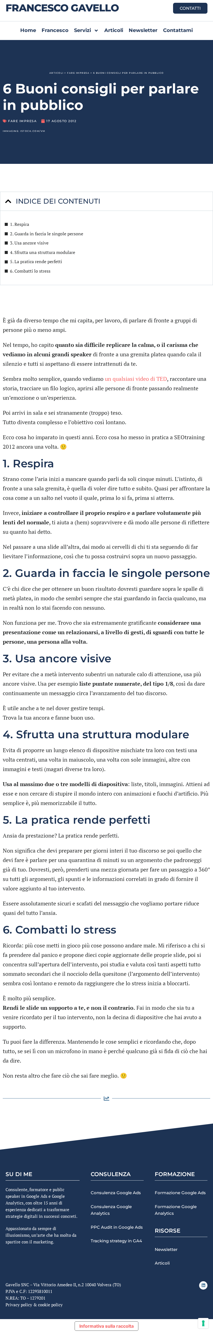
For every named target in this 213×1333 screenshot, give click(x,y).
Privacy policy (19, 1304)
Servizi (82, 30)
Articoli (113, 30)
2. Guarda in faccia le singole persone (46, 234)
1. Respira (19, 224)
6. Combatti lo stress (30, 271)
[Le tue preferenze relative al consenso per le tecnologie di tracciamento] (203, 1323)
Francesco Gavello (62, 8)
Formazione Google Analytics (176, 1210)
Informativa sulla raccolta (106, 1326)
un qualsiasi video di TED (136, 378)
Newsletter (143, 30)
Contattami (178, 30)
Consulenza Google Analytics (111, 1210)
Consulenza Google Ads (116, 1192)
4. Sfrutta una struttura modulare (42, 252)
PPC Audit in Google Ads (117, 1227)
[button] (8, 201)
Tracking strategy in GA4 (116, 1240)
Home (28, 30)
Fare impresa (78, 72)
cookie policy (50, 1304)
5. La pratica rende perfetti (36, 261)
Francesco (55, 30)
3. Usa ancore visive (29, 243)
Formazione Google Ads (180, 1192)
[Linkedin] (203, 1285)
